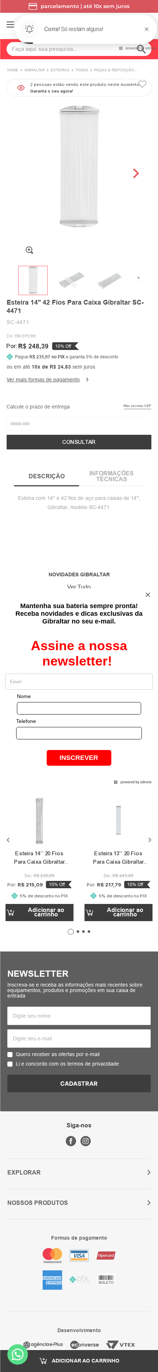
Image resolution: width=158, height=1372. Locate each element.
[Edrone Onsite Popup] (79, 686)
